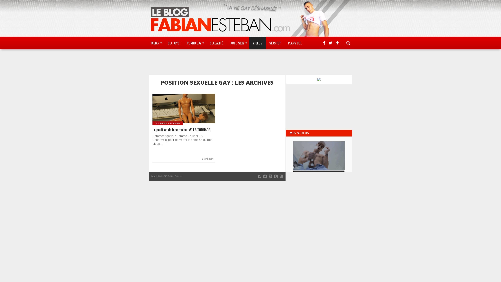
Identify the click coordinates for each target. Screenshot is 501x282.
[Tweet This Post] (184, 113)
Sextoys (173, 43)
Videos (257, 43)
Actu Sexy (237, 43)
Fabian (155, 43)
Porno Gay (194, 43)
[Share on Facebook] (176, 113)
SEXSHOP (275, 43)
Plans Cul (295, 43)
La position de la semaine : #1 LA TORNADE (181, 129)
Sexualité (216, 43)
